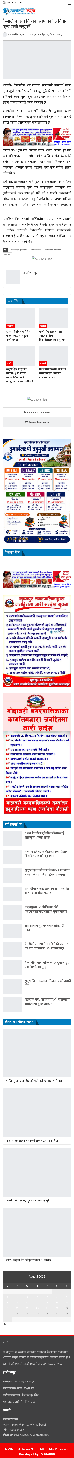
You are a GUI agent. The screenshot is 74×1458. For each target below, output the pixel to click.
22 (57, 1308)
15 (57, 1302)
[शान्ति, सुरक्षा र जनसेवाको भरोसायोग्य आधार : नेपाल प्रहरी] (37, 1053)
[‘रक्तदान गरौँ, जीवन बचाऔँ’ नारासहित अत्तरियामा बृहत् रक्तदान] (12, 1004)
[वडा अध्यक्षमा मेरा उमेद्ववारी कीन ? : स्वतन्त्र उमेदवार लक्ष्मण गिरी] (37, 1232)
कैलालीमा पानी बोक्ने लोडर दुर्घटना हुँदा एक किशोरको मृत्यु (47, 965)
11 (17, 1302)
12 (27, 1302)
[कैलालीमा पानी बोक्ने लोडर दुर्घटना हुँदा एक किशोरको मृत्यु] (12, 967)
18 (17, 1308)
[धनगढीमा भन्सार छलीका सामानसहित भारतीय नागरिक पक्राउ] (53, 356)
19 (27, 1308)
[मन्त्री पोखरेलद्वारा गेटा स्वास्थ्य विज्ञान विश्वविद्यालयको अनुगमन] (53, 318)
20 (37, 1308)
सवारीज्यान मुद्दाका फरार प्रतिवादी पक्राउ (44, 928)
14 (47, 1302)
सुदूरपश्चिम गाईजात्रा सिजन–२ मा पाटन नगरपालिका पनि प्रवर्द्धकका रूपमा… (47, 872)
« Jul (5, 1324)
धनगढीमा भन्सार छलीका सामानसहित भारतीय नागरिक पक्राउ (47, 891)
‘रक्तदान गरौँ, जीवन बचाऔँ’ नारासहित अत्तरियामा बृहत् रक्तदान (47, 1002)
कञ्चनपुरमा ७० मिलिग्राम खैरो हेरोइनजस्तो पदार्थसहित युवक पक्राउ (46, 909)
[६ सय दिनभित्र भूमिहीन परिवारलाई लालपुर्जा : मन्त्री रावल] (20, 318)
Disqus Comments (39, 422)
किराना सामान (36, 250)
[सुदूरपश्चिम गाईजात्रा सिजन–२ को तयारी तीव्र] (12, 986)
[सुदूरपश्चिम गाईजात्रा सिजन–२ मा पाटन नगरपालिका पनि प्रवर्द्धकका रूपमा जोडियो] (20, 356)
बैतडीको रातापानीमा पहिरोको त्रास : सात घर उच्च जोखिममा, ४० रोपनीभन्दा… (48, 946)
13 (37, 1302)
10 (7, 1302)
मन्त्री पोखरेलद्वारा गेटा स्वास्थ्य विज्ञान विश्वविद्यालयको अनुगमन (46, 854)
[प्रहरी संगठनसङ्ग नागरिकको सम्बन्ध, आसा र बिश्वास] (37, 1112)
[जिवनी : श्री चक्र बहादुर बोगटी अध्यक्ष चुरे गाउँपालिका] (37, 1172)
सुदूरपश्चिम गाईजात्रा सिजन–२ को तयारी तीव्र (48, 983)
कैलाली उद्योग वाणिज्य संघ (53, 250)
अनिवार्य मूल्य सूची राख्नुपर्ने (19, 250)
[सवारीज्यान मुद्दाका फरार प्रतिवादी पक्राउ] (12, 931)
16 (67, 1302)
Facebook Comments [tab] (38, 412)
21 (47, 1308)
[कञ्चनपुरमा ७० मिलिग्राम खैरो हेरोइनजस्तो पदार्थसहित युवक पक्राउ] (12, 912)
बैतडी (9, 364)
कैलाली (10, 326)
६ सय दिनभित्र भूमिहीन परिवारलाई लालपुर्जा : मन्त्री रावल (44, 835)
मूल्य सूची (7, 254)
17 (7, 1308)
